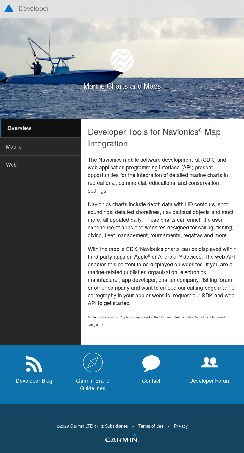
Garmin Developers (26, 8)
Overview (19, 128)
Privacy (181, 426)
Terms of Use (151, 426)
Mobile (14, 146)
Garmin (122, 438)
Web (11, 164)
